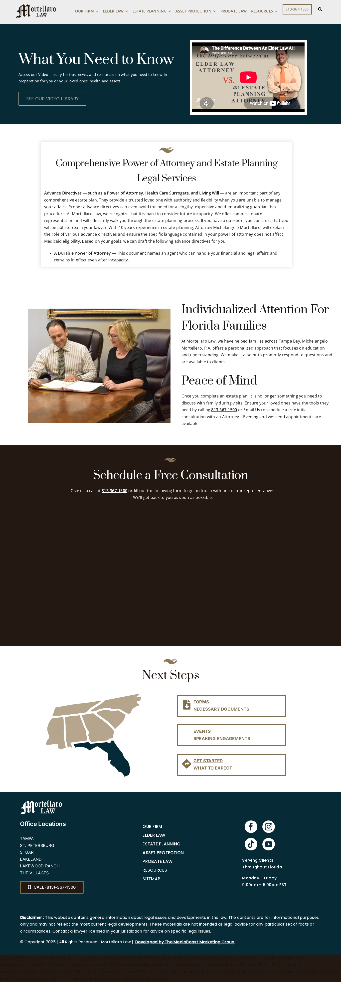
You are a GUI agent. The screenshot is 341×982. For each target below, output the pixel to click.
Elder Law (154, 835)
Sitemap (151, 879)
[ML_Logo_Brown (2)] (36, 2)
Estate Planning (161, 844)
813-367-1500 (224, 409)
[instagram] (268, 826)
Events (202, 731)
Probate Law (157, 861)
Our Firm (152, 826)
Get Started (208, 760)
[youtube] (268, 844)
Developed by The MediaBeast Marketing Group (184, 942)
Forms (201, 701)
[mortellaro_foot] (41, 801)
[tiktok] (251, 844)
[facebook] (251, 826)
